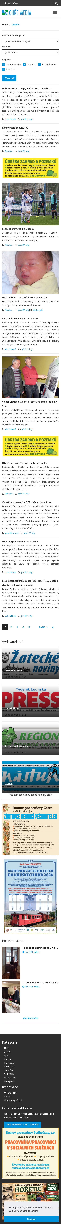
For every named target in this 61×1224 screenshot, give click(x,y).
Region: (6, 59)
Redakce (9, 151)
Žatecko (9, 69)
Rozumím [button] (31, 1219)
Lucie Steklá (10, 119)
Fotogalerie (9, 1081)
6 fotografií (38, 310)
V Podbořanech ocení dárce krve (20, 318)
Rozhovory (9, 1063)
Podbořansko (49, 64)
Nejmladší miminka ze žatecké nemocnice (25, 297)
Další (42, 627)
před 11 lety (26, 119)
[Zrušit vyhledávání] (56, 3)
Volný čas (8, 1070)
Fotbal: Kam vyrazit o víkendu (18, 228)
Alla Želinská (10, 349)
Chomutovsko (13, 64)
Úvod (5, 24)
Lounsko (31, 64)
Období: (6, 46)
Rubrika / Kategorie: (13, 35)
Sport (6, 1055)
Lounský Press (12, 708)
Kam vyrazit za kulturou (15, 127)
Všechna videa (30, 1018)
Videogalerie (9, 1077)
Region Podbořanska (16, 746)
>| (53, 627)
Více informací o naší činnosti (23, 1124)
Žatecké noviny (13, 670)
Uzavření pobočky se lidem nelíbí (20, 541)
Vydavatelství (10, 1092)
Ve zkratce (9, 1073)
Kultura (7, 1059)
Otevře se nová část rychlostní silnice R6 (24, 463)
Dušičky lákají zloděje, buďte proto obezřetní (27, 88)
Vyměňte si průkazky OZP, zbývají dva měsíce (27, 502)
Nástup (8, 783)
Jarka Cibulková (12, 533)
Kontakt (7, 1096)
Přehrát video (31, 952)
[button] (39, 1211)
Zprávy (7, 1051)
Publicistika (9, 1066)
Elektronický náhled (13, 1100)
